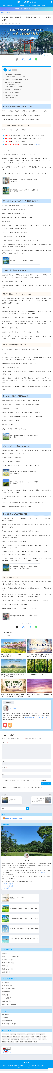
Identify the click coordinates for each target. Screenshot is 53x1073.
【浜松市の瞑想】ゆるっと (27, 2)
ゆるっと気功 (5, 982)
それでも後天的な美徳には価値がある (15, 86)
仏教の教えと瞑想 (7, 1021)
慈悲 (28, 1039)
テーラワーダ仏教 (40, 1034)
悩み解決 (22, 1039)
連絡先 (38, 5)
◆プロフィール (37, 717)
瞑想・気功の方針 (7, 985)
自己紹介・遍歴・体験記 (8, 988)
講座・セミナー (7, 969)
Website (10, 727)
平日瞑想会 (16, 5)
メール (4, 767)
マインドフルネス (25, 1036)
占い (32, 1036)
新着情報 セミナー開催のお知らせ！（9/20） (26, 9)
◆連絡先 (44, 717)
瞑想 (11, 632)
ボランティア (16, 1036)
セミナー (48, 5)
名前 (4, 761)
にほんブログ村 (7, 1052)
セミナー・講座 (30, 1034)
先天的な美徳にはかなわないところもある (16, 84)
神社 (17, 1041)
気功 (39, 1039)
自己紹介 (34, 5)
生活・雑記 (6, 972)
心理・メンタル (5, 1039)
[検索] (27, 808)
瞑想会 (4, 5)
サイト (3, 774)
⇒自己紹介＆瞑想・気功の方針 (10, 884)
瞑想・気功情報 (6, 1001)
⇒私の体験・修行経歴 (7, 886)
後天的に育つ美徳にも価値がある (13, 82)
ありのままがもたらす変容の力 (12, 95)
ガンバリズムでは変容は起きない (13, 92)
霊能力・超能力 (28, 1041)
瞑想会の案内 (5, 995)
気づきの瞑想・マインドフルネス (11, 1024)
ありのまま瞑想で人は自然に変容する (14, 74)
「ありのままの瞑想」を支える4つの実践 (15, 76)
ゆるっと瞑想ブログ (7, 998)
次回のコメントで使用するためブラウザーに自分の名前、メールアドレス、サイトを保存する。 (26, 780)
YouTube (4, 727)
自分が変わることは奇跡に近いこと (13, 89)
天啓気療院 (5, 1017)
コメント (5, 742)
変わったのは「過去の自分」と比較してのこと (16, 79)
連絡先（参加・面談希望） (9, 1004)
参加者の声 (28, 5)
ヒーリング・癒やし (7, 1036)
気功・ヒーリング (8, 962)
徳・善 (44, 1036)
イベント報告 (5, 1034)
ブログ (43, 5)
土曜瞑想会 (9, 5)
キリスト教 (13, 1034)
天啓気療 (36, 144)
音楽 (35, 1041)
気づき (34, 1039)
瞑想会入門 (11, 1041)
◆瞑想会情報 (28, 717)
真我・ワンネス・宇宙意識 (10, 956)
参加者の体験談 (6, 991)
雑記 (21, 1041)
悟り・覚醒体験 (15, 1039)
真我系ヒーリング (45, 872)
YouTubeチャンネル (7, 1014)
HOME (27, 1062)
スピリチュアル (7, 959)
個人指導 (22, 5)
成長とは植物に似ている (12, 97)
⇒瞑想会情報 (5, 888)
